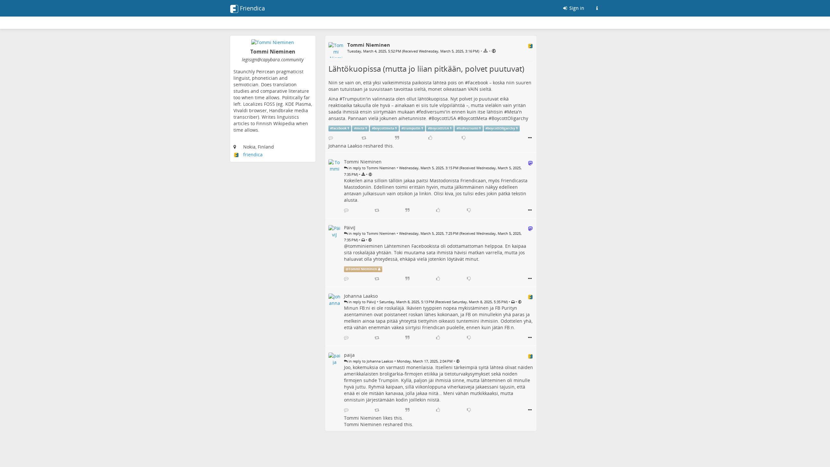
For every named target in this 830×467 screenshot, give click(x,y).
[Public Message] (494, 51)
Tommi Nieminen (363, 269)
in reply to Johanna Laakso (370, 361)
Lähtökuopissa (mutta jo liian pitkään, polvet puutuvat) (426, 68)
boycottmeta (384, 128)
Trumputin (354, 99)
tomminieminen (365, 246)
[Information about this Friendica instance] (597, 8)
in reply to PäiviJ (362, 301)
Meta (512, 112)
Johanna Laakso (345, 146)
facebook (339, 128)
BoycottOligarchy (510, 118)
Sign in (576, 8)
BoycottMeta (473, 118)
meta (360, 128)
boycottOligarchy (501, 128)
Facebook (478, 82)
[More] (530, 137)
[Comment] (331, 137)
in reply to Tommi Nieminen (372, 167)
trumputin (412, 128)
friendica (253, 154)
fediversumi (432, 112)
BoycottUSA (444, 118)
